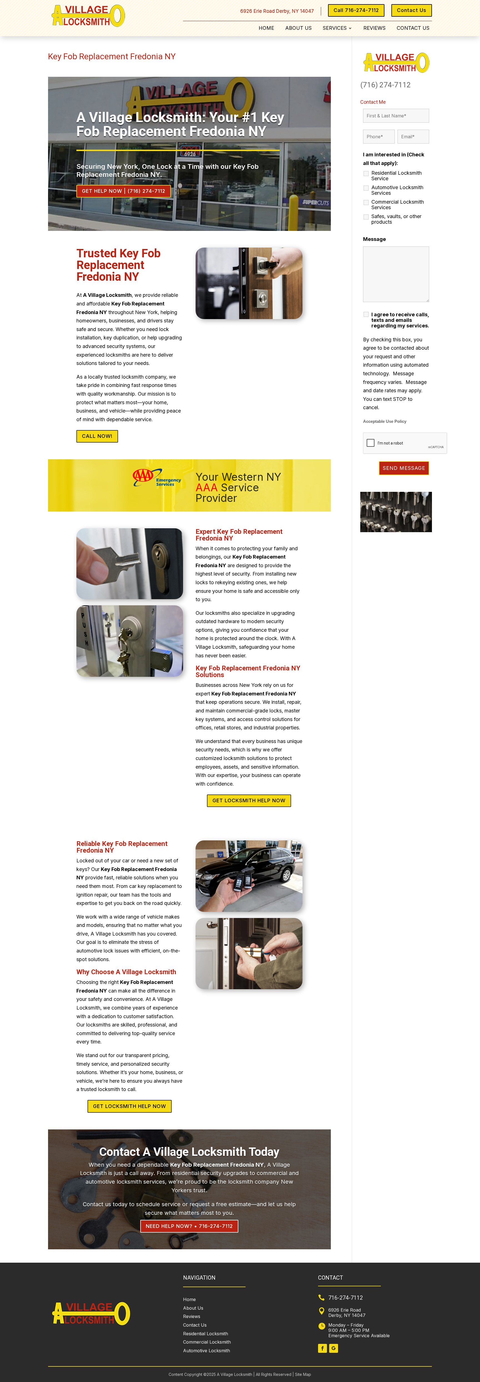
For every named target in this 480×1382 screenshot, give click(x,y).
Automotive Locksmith (206, 1350)
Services (335, 28)
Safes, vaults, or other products (396, 219)
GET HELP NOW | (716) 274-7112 (123, 191)
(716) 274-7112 (385, 85)
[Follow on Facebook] (322, 1348)
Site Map (302, 1374)
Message (374, 239)
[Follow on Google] (333, 1348)
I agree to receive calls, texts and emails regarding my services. (400, 320)
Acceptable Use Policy (384, 421)
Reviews (374, 28)
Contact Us (411, 10)
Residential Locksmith (205, 1333)
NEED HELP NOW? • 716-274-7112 (189, 1226)
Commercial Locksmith (207, 1342)
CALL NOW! (97, 436)
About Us (298, 28)
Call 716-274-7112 (356, 10)
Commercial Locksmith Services (397, 204)
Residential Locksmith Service (396, 175)
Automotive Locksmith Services (397, 190)
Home (266, 28)
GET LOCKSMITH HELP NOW (249, 800)
